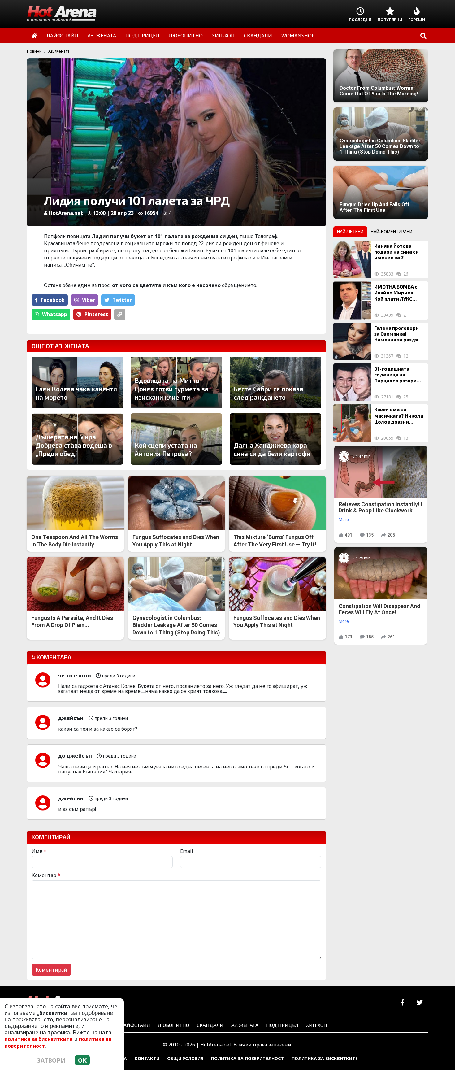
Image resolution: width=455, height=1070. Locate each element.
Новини (34, 51)
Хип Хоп (316, 1025)
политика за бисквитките (39, 1039)
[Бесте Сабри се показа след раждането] (275, 382)
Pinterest (96, 314)
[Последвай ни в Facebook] (403, 1003)
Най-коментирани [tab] (391, 231)
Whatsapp (54, 314)
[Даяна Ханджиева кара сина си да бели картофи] (275, 439)
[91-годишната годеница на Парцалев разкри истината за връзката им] (352, 382)
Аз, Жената (59, 51)
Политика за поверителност (247, 1058)
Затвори (51, 1060)
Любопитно (173, 1025)
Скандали (210, 1025)
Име (39, 851)
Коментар (46, 875)
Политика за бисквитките (325, 1058)
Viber (88, 300)
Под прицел (282, 1025)
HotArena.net (66, 213)
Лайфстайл (135, 1025)
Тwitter (122, 300)
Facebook (53, 300)
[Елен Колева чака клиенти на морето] (77, 382)
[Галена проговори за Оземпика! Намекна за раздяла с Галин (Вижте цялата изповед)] (352, 341)
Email (186, 851)
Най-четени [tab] (350, 231)
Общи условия (185, 1058)
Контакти (147, 1058)
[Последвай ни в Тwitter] (420, 1003)
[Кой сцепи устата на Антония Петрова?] (176, 439)
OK (82, 1060)
